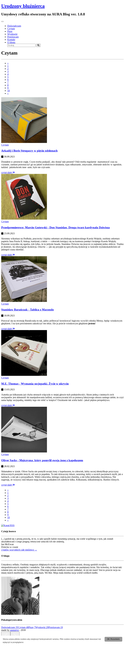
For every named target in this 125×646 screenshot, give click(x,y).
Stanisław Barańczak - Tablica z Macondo (27, 309)
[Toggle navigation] (2, 21)
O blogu (11, 42)
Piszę (9, 31)
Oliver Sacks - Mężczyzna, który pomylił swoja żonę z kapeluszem (42, 460)
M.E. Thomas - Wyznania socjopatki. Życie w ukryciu (35, 383)
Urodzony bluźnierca (23, 6)
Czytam (11, 28)
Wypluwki (12, 34)
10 (8, 90)
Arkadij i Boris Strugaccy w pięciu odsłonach (29, 150)
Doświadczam (14, 26)
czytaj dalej (7, 172)
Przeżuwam (13, 37)
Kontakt (11, 39)
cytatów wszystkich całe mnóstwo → (19, 549)
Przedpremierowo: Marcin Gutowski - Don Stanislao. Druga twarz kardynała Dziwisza (55, 227)
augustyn (14, 630)
